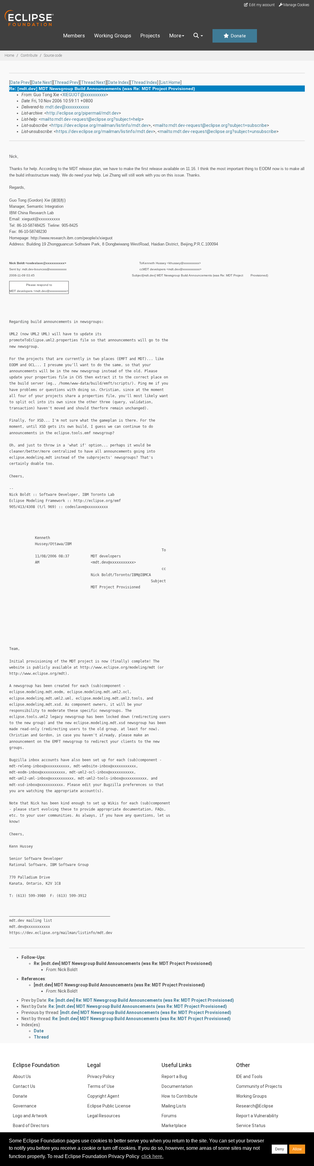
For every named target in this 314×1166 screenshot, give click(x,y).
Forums (169, 1115)
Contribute (29, 55)
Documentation (177, 1086)
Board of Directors (31, 1125)
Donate (237, 36)
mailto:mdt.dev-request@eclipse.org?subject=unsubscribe (218, 131)
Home (9, 55)
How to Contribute (179, 1096)
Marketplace (174, 1125)
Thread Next (93, 82)
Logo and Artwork (30, 1115)
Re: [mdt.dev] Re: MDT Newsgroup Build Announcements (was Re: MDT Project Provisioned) (141, 1000)
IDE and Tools (249, 1076)
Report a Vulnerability (257, 1115)
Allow (297, 1149)
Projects (150, 35)
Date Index (118, 82)
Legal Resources (103, 1115)
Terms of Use (100, 1086)
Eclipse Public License (109, 1105)
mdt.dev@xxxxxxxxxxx (67, 106)
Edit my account (261, 5)
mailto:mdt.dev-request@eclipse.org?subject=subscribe (211, 125)
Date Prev (20, 82)
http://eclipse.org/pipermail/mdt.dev (83, 113)
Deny (279, 1149)
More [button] (175, 35)
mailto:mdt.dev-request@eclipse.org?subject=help (91, 119)
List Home (170, 82)
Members (74, 35)
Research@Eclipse (254, 1105)
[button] (198, 35)
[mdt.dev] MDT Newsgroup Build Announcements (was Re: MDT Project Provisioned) (119, 984)
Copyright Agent (103, 1096)
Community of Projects (259, 1086)
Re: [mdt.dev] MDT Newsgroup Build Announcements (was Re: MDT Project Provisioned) (123, 963)
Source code (53, 55)
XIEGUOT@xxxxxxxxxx (84, 94)
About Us (22, 1076)
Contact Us (24, 1086)
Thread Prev (66, 82)
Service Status (251, 1125)
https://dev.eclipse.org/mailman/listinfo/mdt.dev (100, 125)
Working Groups (112, 35)
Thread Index (144, 82)
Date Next (42, 82)
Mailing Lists (174, 1105)
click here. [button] (152, 1156)
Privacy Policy (100, 1076)
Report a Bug (174, 1076)
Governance (24, 1105)
